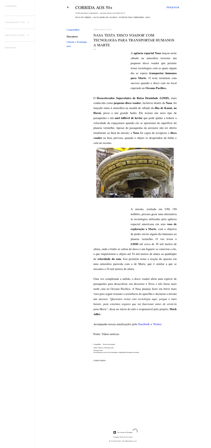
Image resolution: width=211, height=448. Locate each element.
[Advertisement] (111, 71)
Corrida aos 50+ (93, 7)
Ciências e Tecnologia (77, 41)
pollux (130, 437)
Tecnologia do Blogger (125, 432)
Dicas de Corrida (83, 17)
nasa (69, 46)
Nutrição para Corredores (131, 17)
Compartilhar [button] (73, 29)
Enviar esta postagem (109, 344)
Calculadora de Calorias (105, 17)
